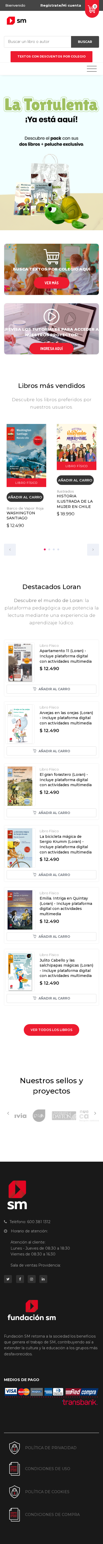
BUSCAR (85, 42)
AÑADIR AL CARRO (25, 497)
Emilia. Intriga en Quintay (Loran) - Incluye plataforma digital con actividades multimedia (66, 906)
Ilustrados (65, 491)
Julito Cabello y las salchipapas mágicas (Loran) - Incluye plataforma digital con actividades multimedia (66, 968)
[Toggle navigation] (91, 69)
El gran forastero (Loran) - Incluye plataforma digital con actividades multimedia (66, 779)
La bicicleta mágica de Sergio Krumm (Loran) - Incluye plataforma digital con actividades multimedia (66, 844)
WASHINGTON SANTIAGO (21, 516)
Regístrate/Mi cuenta (60, 5)
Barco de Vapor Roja (25, 508)
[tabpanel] (26, 476)
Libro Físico (49, 645)
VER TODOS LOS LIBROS (51, 1030)
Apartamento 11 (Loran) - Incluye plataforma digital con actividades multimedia (66, 655)
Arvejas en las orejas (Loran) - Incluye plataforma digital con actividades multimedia (66, 717)
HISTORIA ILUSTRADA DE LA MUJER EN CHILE (75, 501)
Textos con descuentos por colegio (51, 56)
